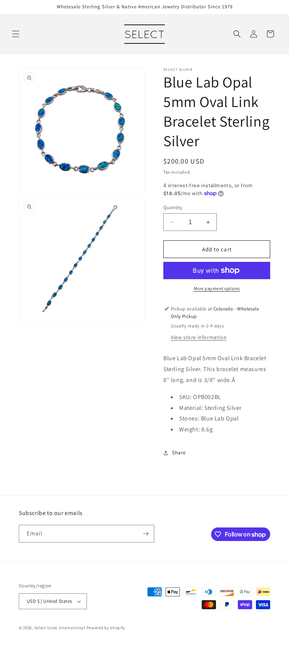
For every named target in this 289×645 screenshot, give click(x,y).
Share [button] (179, 452)
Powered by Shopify (106, 627)
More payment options (217, 288)
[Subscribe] (145, 534)
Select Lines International (59, 627)
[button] (16, 34)
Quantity (172, 207)
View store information (199, 337)
